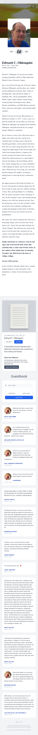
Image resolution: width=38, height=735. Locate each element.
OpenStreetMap (21, 730)
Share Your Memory (11, 367)
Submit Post (19, 397)
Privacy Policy (14, 727)
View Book (9, 342)
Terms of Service (24, 727)
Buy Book (18, 342)
